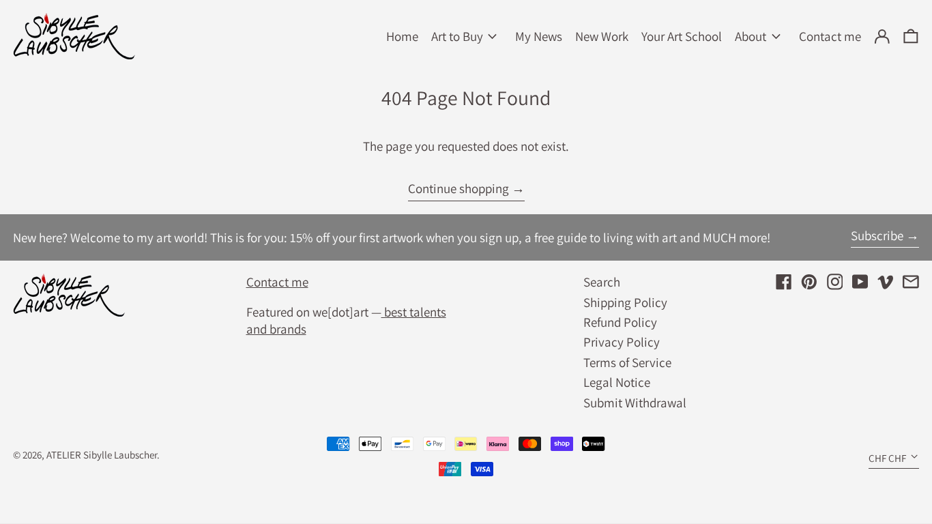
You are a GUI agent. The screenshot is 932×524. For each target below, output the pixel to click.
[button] (911, 36)
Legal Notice (616, 382)
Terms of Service (627, 362)
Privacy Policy (621, 342)
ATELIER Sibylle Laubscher (101, 454)
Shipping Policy (625, 302)
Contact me (277, 282)
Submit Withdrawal (634, 402)
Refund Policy (620, 322)
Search (601, 282)
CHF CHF (887, 458)
